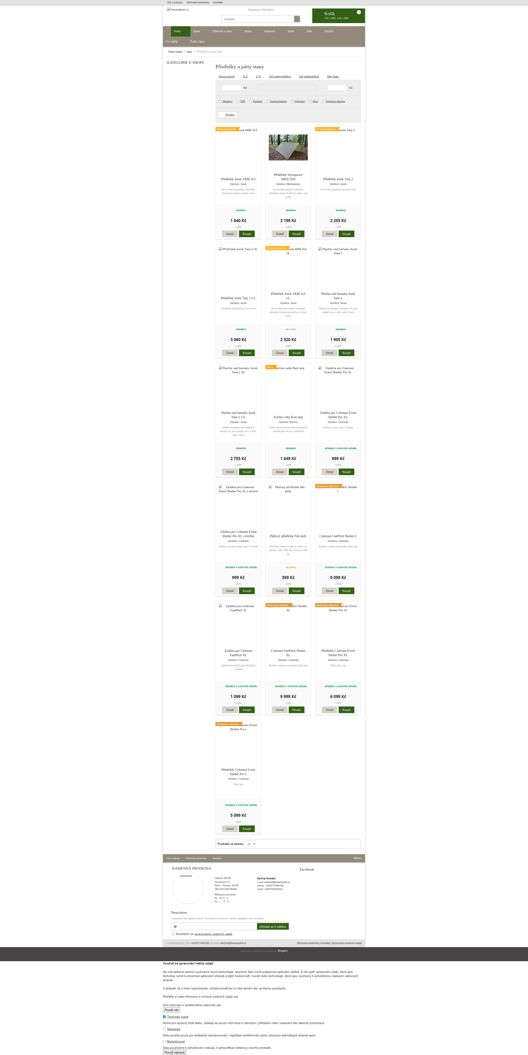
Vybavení (270, 31)
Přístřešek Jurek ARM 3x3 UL (288, 296)
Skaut (248, 31)
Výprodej (300, 101)
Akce (315, 101)
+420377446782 (274, 885)
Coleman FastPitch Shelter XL (288, 653)
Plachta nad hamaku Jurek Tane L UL (238, 415)
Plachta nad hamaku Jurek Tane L (338, 296)
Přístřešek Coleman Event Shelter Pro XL (338, 653)
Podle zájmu (198, 41)
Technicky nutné (177, 1017)
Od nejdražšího (309, 76)
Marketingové (176, 1041)
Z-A (258, 76)
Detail (230, 233)
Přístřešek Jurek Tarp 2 (338, 179)
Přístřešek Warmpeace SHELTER (288, 177)
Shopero (283, 950)
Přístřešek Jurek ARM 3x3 (238, 179)
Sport (291, 31)
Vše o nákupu (175, 2)
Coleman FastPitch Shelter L (338, 536)
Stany (178, 31)
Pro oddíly (172, 41)
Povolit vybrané (175, 1052)
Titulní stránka (175, 51)
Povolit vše (172, 1010)
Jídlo (309, 31)
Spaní (197, 31)
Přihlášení (268, 9)
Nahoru (357, 858)
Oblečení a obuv (222, 31)
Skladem (227, 101)
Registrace (254, 9)
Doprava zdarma (335, 101)
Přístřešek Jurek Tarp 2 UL (238, 298)
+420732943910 (273, 889)
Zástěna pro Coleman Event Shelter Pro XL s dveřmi (238, 534)
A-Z (245, 76)
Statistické (173, 1029)
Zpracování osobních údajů (346, 943)
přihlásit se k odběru (273, 926)
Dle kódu (333, 76)
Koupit (247, 233)
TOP (242, 101)
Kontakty (218, 2)
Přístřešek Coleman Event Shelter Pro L (238, 772)
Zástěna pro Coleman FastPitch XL (238, 653)
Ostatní (329, 31)
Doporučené (227, 76)
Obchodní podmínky (198, 2)
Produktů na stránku (231, 844)
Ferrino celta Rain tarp (288, 417)
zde (235, 996)
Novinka (257, 101)
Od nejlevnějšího (280, 76)
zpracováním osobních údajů (213, 934)
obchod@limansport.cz (277, 882)
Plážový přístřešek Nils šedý (288, 536)
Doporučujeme (278, 101)
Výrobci (230, 114)
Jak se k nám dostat (226, 889)
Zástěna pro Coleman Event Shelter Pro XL (338, 415)
